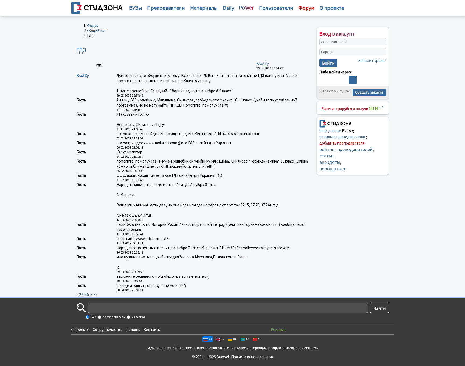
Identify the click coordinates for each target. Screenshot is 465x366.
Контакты (152, 329)
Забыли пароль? (372, 60)
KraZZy (262, 63)
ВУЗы (135, 7)
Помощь (133, 329)
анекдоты (329, 162)
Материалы (204, 7)
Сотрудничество (107, 329)
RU (210, 339)
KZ (247, 339)
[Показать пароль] (381, 52)
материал (138, 317)
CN (260, 339)
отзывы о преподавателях (342, 136)
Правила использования (252, 356)
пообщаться (332, 169)
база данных (330, 130)
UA (235, 339)
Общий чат (96, 30)
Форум (93, 25)
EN (222, 339)
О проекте (80, 329)
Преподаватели (166, 7)
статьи (326, 156)
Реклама (278, 329)
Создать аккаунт (369, 92)
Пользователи (276, 7)
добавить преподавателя (342, 143)
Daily (228, 7)
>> (95, 294)
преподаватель (113, 317)
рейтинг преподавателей (346, 149)
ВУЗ (93, 317)
